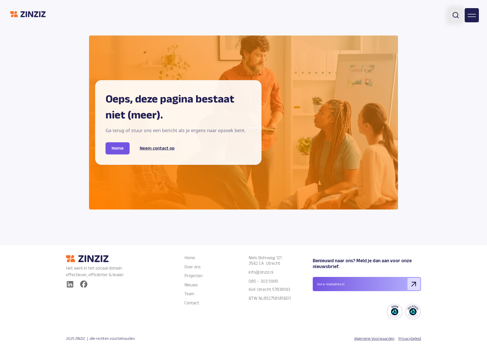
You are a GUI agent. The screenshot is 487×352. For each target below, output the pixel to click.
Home (189, 257)
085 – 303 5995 (263, 281)
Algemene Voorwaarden (374, 338)
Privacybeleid (409, 338)
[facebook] (84, 284)
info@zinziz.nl (261, 272)
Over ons (192, 266)
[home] (28, 14)
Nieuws (191, 284)
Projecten (193, 275)
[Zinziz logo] (96, 258)
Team (189, 293)
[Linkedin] (70, 284)
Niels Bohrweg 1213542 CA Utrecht (265, 260)
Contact (191, 302)
